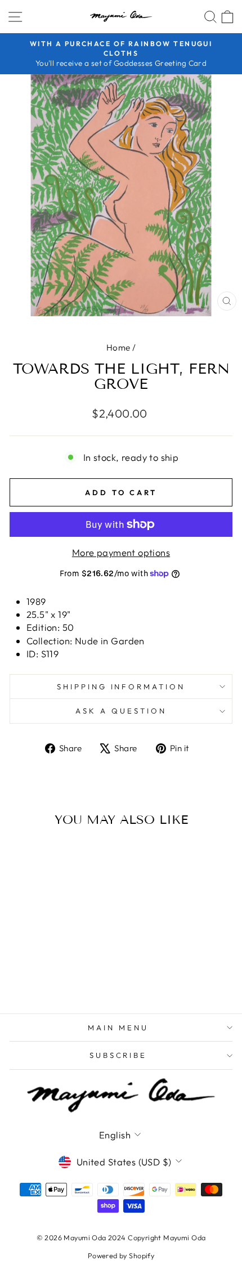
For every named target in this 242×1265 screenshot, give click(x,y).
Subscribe (118, 1055)
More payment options (121, 552)
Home (118, 347)
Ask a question (121, 710)
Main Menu (118, 1027)
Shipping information (121, 686)
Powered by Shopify (121, 1255)
